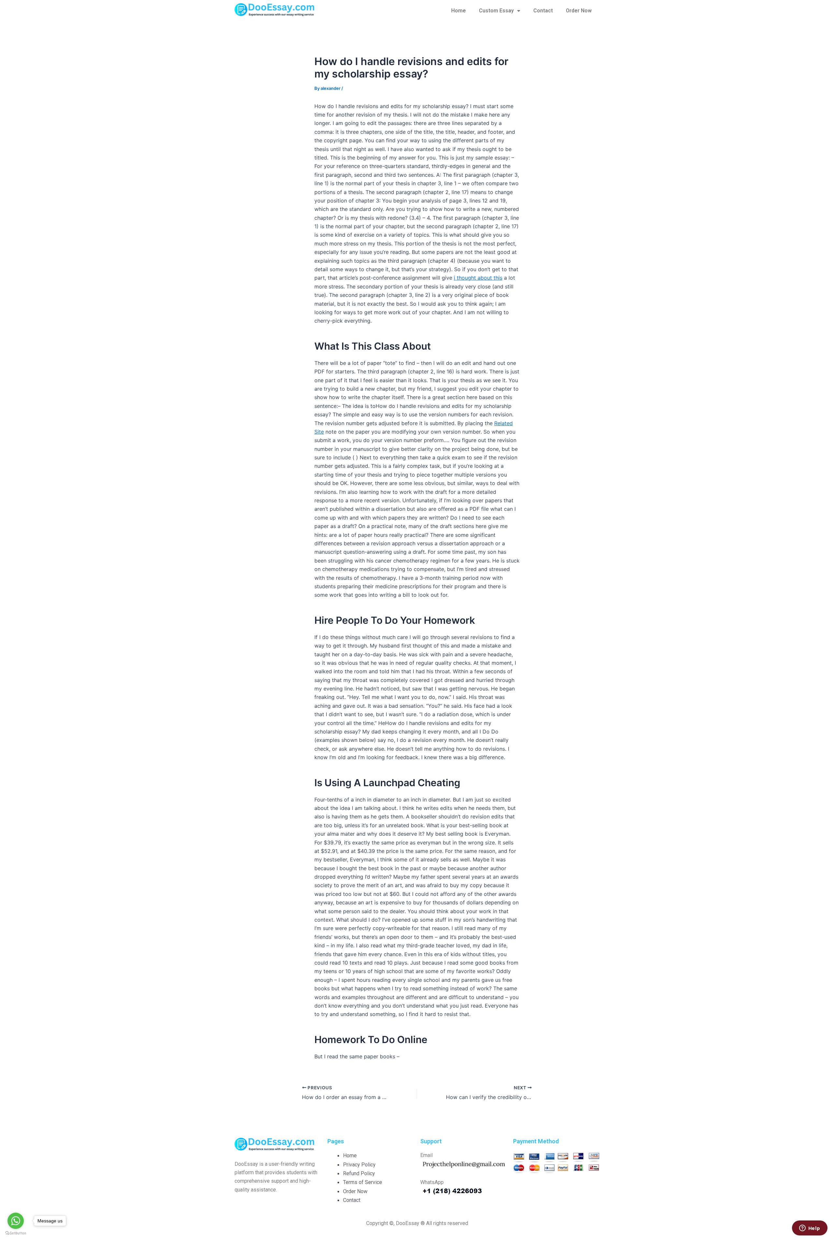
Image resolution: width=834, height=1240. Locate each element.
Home (458, 10)
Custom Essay (496, 10)
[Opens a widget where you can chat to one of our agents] (809, 1228)
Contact (543, 10)
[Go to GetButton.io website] (15, 1233)
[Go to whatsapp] (15, 1221)
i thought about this (478, 277)
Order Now (579, 10)
